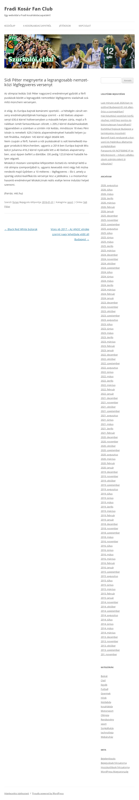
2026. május (107, 194)
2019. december (109, 472)
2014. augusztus (109, 615)
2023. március (108, 341)
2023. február (108, 346)
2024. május (107, 280)
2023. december (109, 302)
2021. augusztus (109, 415)
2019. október (108, 480)
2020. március (108, 459)
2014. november (109, 602)
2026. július (107, 189)
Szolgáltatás (107, 728)
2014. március (108, 632)
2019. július (107, 493)
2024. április (107, 285)
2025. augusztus (109, 228)
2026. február (108, 207)
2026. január (107, 211)
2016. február (108, 563)
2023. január (107, 350)
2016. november (109, 541)
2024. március (108, 289)
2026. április (107, 198)
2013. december (109, 637)
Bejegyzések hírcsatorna (114, 763)
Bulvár (104, 676)
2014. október (108, 606)
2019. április (107, 506)
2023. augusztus (109, 320)
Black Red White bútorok (20, 229)
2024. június (107, 276)
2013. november (109, 641)
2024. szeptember (110, 267)
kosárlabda (107, 706)
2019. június (107, 498)
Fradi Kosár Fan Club (28, 8)
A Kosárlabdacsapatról (37, 25)
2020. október (108, 446)
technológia (107, 732)
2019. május (107, 502)
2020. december (109, 437)
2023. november (109, 307)
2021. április (107, 428)
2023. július (107, 324)
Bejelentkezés (108, 758)
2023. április (107, 337)
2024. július (107, 272)
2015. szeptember (110, 571)
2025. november (109, 220)
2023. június (107, 328)
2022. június (107, 372)
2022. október (108, 359)
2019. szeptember (110, 485)
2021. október (108, 406)
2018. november (109, 528)
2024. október (108, 263)
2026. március (108, 202)
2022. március (108, 385)
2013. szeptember (110, 650)
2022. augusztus (109, 367)
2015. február (108, 593)
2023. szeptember (110, 315)
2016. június (107, 550)
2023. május (107, 333)
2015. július (107, 580)
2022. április (107, 380)
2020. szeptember (110, 450)
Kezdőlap (9, 25)
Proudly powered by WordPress (48, 793)
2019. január (107, 519)
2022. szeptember (110, 363)
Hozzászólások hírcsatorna (115, 767)
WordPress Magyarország (114, 771)
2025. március (108, 250)
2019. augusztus (109, 489)
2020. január (107, 467)
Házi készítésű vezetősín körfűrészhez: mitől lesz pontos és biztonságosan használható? (117, 120)
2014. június (107, 624)
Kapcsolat (85, 25)
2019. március (108, 511)
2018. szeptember (110, 532)
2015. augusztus (109, 576)
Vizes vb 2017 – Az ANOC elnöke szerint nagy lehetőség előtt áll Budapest (70, 234)
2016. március (108, 558)
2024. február (108, 293)
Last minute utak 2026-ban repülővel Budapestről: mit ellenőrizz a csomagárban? (117, 107)
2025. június (107, 237)
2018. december (109, 524)
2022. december (109, 354)
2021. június (107, 419)
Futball (104, 689)
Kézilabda (106, 702)
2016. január (107, 567)
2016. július (107, 545)
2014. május (107, 628)
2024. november (109, 259)
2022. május (107, 376)
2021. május (107, 424)
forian (15, 202)
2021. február (108, 432)
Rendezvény (107, 719)
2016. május (107, 554)
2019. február (108, 515)
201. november (109, 654)
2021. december (109, 398)
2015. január (107, 598)
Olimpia (105, 715)
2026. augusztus (109, 185)
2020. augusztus (109, 454)
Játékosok (65, 25)
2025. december (109, 215)
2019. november (109, 476)
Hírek (104, 697)
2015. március (108, 589)
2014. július (107, 619)
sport (70, 202)
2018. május (107, 537)
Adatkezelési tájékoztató (16, 793)
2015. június (107, 584)
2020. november (109, 441)
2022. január (107, 393)
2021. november (109, 402)
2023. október (108, 311)
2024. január (107, 298)
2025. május (107, 241)
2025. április (107, 246)
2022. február (108, 389)
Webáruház (107, 736)
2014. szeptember (110, 611)
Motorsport (107, 710)
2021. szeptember (110, 411)
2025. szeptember (110, 224)
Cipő (103, 680)
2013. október (108, 645)
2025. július (107, 233)
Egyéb (104, 684)
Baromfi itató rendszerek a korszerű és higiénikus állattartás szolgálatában (117, 142)
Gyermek (106, 693)
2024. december (109, 254)
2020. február (108, 463)
